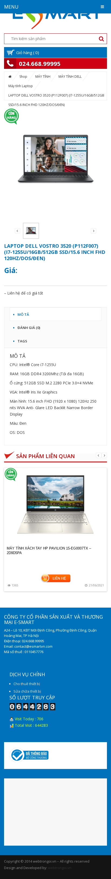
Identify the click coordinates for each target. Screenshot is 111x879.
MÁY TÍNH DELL (70, 76)
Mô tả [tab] (23, 313)
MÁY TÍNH (42, 76)
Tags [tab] (22, 340)
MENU (11, 6)
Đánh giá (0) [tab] (29, 326)
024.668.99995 (40, 63)
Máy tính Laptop (20, 86)
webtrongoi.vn (59, 867)
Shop (23, 76)
